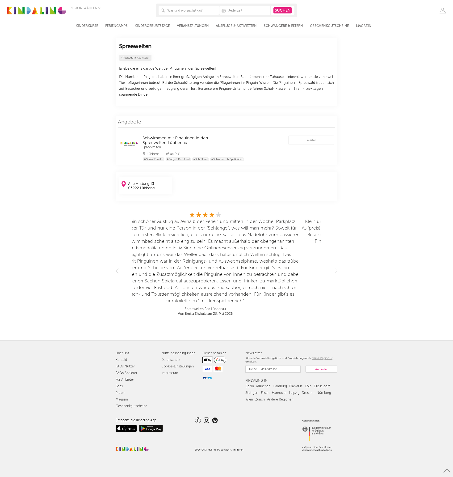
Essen (265, 393)
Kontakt (121, 360)
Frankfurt (295, 386)
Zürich (260, 399)
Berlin (249, 386)
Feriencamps (116, 26)
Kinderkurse (87, 26)
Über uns (122, 353)
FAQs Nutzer (125, 366)
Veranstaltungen (193, 26)
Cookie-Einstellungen (177, 366)
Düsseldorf (322, 386)
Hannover (279, 393)
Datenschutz (170, 360)
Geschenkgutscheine (329, 26)
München (263, 386)
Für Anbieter (125, 379)
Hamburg (280, 386)
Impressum (169, 373)
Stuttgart (252, 393)
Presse (120, 393)
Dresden (308, 393)
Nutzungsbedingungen (178, 353)
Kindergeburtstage (152, 26)
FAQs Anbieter (126, 373)
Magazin (363, 26)
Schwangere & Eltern (283, 26)
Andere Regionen (280, 399)
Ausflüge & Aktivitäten (236, 26)
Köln (308, 386)
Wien (249, 399)
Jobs (119, 386)
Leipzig (294, 393)
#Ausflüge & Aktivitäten (135, 57)
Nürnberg (324, 393)
